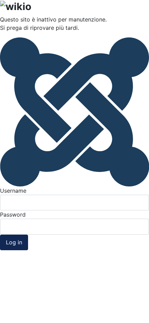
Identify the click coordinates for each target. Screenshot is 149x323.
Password (13, 214)
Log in (14, 242)
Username (13, 190)
